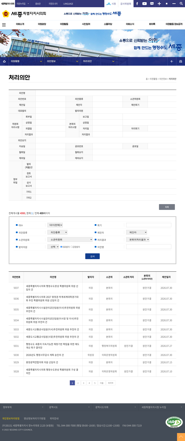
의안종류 (23, 232)
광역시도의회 (101, 407)
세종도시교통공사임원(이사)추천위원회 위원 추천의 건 (52, 329)
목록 (167, 207)
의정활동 (64, 24)
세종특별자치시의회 (7, 3)
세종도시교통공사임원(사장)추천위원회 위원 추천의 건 (52, 336)
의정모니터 (53, 3)
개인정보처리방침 (11, 418)
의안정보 (51, 61)
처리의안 (87, 61)
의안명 (100, 247)
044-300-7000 (68, 425)
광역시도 (53, 407)
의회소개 (20, 24)
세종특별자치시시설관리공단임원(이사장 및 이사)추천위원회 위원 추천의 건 (52, 320)
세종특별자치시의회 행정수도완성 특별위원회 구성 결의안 (52, 371)
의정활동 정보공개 (174, 24)
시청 (114, 3)
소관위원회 (24, 239)
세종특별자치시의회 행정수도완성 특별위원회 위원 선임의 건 (52, 287)
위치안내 (54, 418)
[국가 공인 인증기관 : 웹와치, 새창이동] (174, 422)
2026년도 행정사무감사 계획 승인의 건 (45, 355)
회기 (99, 225)
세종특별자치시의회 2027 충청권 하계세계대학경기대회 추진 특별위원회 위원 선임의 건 (52, 298)
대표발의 (66, 246)
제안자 (100, 232)
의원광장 (42, 24)
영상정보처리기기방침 (35, 418)
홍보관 (37, 3)
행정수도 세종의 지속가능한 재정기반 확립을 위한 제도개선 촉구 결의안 (52, 345)
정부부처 (7, 407)
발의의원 (23, 247)
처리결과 (101, 239)
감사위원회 (125, 3)
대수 (21, 225)
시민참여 (86, 24)
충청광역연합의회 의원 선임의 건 (42, 362)
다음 (101, 383)
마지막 (110, 383)
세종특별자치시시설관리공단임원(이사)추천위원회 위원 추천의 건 (53, 309)
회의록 (152, 24)
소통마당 (108, 24)
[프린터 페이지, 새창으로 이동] (180, 61)
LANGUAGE (68, 3)
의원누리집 (21, 3)
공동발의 (76, 246)
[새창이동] (137, 3)
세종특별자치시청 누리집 (154, 407)
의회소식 (130, 24)
